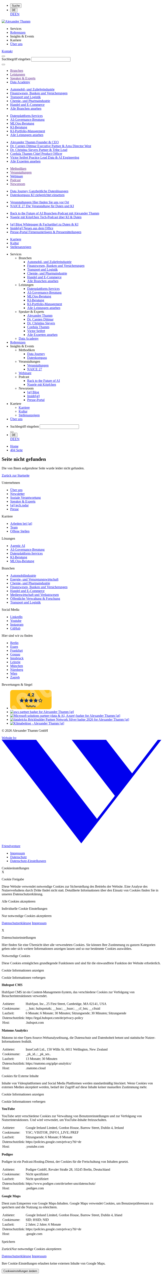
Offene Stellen (20, 531)
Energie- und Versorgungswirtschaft (34, 579)
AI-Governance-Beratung (27, 549)
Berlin (14, 643)
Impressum (17, 853)
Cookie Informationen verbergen (23, 977)
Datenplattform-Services (26, 553)
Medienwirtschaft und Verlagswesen (34, 595)
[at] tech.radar (19, 505)
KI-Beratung (18, 557)
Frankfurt (16, 650)
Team (14, 527)
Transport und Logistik (25, 602)
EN (17, 14)
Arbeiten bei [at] (21, 523)
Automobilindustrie (23, 575)
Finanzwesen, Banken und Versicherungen (38, 587)
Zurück (6, 1249)
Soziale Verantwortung (25, 497)
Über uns (16, 490)
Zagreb (15, 677)
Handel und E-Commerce (27, 591)
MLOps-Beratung (22, 561)
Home (14, 446)
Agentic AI (17, 546)
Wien (13, 673)
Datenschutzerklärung (16, 923)
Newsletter (17, 494)
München (16, 666)
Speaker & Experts (22, 501)
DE (14, 10)
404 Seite (16, 450)
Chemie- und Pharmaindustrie (30, 583)
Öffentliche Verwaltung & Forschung (35, 598)
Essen (14, 646)
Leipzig (15, 662)
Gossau (15, 654)
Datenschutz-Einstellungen (28, 861)
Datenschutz (18, 857)
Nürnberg (16, 669)
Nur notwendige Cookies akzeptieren (36, 1249)
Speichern (8, 1241)
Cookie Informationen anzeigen (23, 970)
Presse (14, 509)
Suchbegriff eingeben (16, 59)
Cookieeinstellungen (15, 868)
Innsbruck (17, 658)
